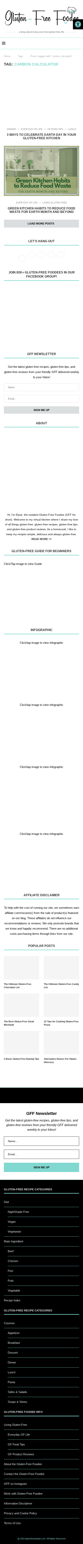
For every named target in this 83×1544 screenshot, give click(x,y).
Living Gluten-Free (54, 202)
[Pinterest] (51, 258)
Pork (11, 1280)
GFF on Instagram (15, 1483)
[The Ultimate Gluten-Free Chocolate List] (21, 968)
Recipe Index (12, 1300)
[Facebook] (22, 258)
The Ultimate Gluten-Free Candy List (61, 986)
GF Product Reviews (21, 1454)
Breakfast (14, 1342)
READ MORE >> (41, 539)
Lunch (72, 129)
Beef (11, 1251)
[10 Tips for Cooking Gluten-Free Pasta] (61, 1005)
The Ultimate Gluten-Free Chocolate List (17, 986)
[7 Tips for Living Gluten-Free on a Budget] (41, 732)
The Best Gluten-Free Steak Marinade (19, 1023)
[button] (78, 24)
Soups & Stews (17, 1401)
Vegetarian (14, 1231)
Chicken (13, 1261)
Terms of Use (12, 1523)
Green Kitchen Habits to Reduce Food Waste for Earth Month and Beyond (41, 210)
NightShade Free (18, 1211)
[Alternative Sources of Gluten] (41, 670)
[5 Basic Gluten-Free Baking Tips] (21, 1042)
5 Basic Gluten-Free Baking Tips (21, 1059)
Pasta (11, 1382)
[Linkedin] (60, 258)
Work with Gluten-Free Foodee (23, 1493)
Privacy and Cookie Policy (20, 1513)
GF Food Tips (55, 129)
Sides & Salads (17, 1392)
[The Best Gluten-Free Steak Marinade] (21, 1005)
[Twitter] (32, 258)
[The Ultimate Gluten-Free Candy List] (61, 968)
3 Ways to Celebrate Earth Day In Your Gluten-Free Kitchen (41, 136)
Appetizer (14, 1333)
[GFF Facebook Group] (41, 315)
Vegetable (14, 1290)
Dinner (11, 129)
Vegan (12, 1221)
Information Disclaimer (18, 1503)
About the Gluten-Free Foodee (23, 1464)
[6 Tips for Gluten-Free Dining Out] (41, 861)
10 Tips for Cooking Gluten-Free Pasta (61, 1023)
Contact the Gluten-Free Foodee (24, 1474)
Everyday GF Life (31, 129)
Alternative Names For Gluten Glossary (60, 1061)
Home (7, 56)
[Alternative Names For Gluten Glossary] (61, 1042)
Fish (10, 1270)
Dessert (13, 1352)
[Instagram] (42, 258)
